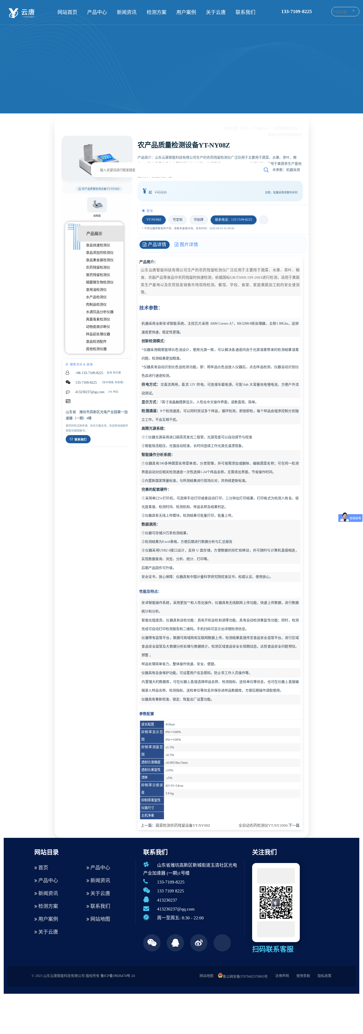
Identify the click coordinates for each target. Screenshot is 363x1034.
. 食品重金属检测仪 (98, 260)
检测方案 (156, 12)
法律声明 (282, 976)
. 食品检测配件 (95, 341)
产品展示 (94, 234)
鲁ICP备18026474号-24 (118, 976)
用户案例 (186, 12)
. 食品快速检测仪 (96, 245)
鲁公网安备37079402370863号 (245, 976)
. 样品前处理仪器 (96, 334)
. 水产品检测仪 (95, 297)
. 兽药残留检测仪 (96, 275)
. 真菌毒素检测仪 (96, 319)
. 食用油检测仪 (95, 290)
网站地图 (99, 919)
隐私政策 (324, 976)
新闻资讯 (127, 12)
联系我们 (245, 12)
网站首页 (67, 12)
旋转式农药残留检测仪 (285, 135)
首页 (244, 128)
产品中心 (97, 12)
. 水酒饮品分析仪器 (98, 312)
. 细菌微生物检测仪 (98, 282)
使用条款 (303, 976)
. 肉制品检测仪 (95, 304)
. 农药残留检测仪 (96, 267)
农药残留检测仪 (286, 128)
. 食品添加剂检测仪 (98, 252)
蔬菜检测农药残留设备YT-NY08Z (183, 825)
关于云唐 (216, 12)
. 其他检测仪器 (95, 349)
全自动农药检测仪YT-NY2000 (263, 825)
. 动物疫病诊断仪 (96, 327)
